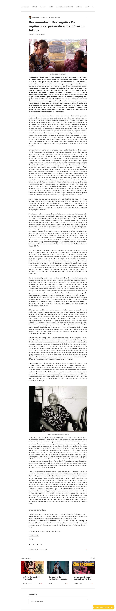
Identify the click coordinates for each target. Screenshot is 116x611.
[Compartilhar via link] (41, 544)
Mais (86, 7)
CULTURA (43, 7)
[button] (93, 6)
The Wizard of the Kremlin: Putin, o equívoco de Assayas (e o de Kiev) (58, 578)
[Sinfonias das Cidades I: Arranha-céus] (32, 567)
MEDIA (51, 7)
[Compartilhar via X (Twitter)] (33, 544)
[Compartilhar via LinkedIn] (37, 544)
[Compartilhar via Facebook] (29, 544)
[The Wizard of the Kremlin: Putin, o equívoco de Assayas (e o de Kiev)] (58, 567)
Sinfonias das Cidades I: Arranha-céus (31, 578)
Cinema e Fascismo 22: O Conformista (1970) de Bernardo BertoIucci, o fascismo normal (83, 578)
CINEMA (34, 7)
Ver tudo (93, 558)
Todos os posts (25, 7)
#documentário (34, 535)
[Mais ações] (86, 17)
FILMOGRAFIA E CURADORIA (64, 7)
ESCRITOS (79, 7)
